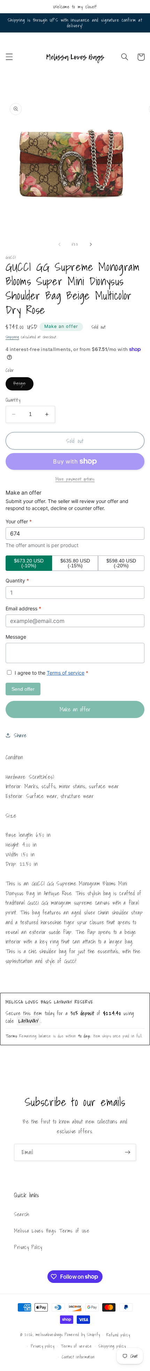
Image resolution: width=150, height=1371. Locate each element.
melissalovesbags (49, 1334)
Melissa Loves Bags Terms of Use (52, 1231)
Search (21, 1214)
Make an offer (61, 326)
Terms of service (65, 673)
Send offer (23, 689)
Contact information (78, 1357)
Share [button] (20, 735)
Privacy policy (42, 1346)
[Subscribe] (128, 1152)
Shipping (12, 337)
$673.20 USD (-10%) (29, 563)
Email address (23, 608)
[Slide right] (90, 244)
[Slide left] (59, 244)
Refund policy (118, 1334)
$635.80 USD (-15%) (75, 563)
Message (16, 637)
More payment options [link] (75, 479)
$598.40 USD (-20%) (121, 563)
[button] (9, 57)
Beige (23, 384)
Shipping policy (112, 1346)
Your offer (19, 521)
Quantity (13, 399)
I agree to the (50, 673)
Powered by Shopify (82, 1334)
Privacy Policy (28, 1247)
